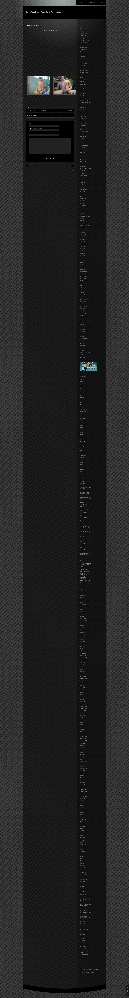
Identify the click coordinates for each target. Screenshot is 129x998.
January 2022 (83, 611)
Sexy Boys (82, 187)
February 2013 (83, 812)
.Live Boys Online (83, 58)
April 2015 (82, 752)
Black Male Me (83, 107)
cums (81, 399)
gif (87, 571)
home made (82, 418)
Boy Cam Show (83, 237)
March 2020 (82, 630)
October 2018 (83, 660)
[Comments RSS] (28, 107)
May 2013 (82, 805)
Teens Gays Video (84, 196)
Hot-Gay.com (83, 154)
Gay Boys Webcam (84, 267)
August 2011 (82, 853)
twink (54, 27)
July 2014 (82, 773)
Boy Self (81, 111)
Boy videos (82, 390)
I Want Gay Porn (83, 157)
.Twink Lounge (83, 68)
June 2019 (82, 646)
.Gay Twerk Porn (83, 49)
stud (81, 443)
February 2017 (83, 701)
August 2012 (82, 826)
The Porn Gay (83, 198)
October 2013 (83, 793)
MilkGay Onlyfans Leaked (85, 168)
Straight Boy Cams (84, 189)
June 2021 (82, 616)
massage (83, 576)
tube (52, 27)
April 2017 (82, 696)
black (81, 386)
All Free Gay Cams (84, 93)
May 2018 (82, 666)
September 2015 (83, 740)
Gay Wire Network (84, 145)
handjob (81, 416)
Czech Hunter (83, 125)
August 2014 (82, 770)
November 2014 (83, 763)
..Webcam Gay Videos (84, 28)
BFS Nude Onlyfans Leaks (85, 102)
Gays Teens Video (84, 152)
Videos (60, 27)
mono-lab (92, 972)
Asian (81, 379)
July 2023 (82, 602)
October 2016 (83, 710)
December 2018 (83, 657)
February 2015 (83, 757)
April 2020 (82, 627)
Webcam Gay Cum (84, 205)
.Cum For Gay (83, 35)
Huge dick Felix (83, 925)
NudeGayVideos (83, 175)
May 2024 (82, 597)
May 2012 (82, 833)
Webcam (28, 28)
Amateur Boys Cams (84, 97)
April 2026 (82, 590)
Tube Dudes (82, 308)
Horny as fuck (67, 166)
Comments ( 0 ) (32, 110)
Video (57, 27)
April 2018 (82, 669)
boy (80, 388)
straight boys (82, 441)
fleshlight (83, 571)
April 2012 (82, 835)
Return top (71, 170)
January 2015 (83, 759)
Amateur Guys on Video (85, 225)
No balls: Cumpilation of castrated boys (85, 514)
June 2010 (82, 886)
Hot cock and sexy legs (85, 948)
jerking (81, 422)
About (101, 2)
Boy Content (82, 241)
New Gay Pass (83, 170)
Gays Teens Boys (84, 150)
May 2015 (82, 750)
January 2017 (83, 703)
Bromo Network (83, 114)
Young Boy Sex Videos (85, 207)
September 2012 (83, 823)
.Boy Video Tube (83, 33)
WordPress (88, 974)
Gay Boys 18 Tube (84, 131)
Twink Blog (82, 203)
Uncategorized (83, 455)
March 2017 (82, 699)
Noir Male (82, 173)
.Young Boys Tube (84, 72)
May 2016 (82, 722)
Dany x (81, 522)
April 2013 (82, 807)
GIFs (81, 413)
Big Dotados (82, 232)
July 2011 (82, 856)
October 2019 (83, 639)
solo (81, 436)
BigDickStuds (83, 104)
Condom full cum (87, 543)
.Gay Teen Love (83, 47)
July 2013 (82, 800)
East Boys (82, 250)
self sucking (82, 432)
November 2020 (83, 620)
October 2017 (83, 683)
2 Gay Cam (82, 86)
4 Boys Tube (82, 88)
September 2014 (83, 768)
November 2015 (83, 736)
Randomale (82, 290)
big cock (81, 381)
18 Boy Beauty (83, 220)
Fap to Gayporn (83, 260)
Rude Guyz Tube (83, 182)
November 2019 (83, 637)
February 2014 (83, 784)
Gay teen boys (83, 411)
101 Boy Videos (83, 74)
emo (81, 404)
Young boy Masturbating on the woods (85, 540)
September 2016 (83, 713)
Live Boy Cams (83, 894)
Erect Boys (82, 253)
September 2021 (83, 613)
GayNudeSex (83, 269)
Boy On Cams (83, 243)
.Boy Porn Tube (83, 31)
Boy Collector (83, 239)
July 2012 (82, 828)
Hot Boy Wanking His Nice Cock (36, 166)
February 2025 (83, 595)
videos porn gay (83, 313)
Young (32, 28)
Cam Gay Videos (83, 118)
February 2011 (83, 867)
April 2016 (82, 724)
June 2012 (82, 830)
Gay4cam (82, 490)
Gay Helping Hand (84, 954)
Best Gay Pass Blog (84, 100)
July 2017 (82, 690)
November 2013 (83, 791)
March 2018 (82, 671)
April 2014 (82, 780)
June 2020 (82, 625)
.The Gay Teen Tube (84, 65)
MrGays (81, 285)
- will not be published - (36, 128)
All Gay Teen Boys (84, 95)
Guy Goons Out (83, 907)
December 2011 (83, 844)
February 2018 (83, 673)
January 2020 (83, 634)
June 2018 (82, 664)
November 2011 (83, 847)
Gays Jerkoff (82, 273)
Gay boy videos (83, 409)
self (80, 429)
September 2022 (83, 607)
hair (89, 571)
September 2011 (83, 851)
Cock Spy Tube (83, 121)
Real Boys (82, 292)
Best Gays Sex (83, 230)
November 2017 (83, 680)
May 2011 (82, 860)
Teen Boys (44, 27)
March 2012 (82, 837)
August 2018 (82, 662)
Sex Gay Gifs (83, 294)
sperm (87, 580)
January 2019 (83, 655)
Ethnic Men (82, 255)
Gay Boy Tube (83, 264)
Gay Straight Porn (83, 487)
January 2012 (83, 842)
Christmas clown (87, 504)
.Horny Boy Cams (83, 56)
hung (82, 574)
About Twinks (83, 91)
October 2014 (83, 766)
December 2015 (83, 733)
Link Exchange (91, 2)
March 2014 (82, 782)
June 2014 (82, 775)
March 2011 (82, 865)
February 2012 (83, 840)
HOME (80, 2)
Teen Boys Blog (83, 299)
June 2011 (82, 858)
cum (81, 395)
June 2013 (82, 803)
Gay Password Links (84, 136)
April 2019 (82, 650)
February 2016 (83, 729)
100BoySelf (82, 218)
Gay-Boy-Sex (83, 147)
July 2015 (82, 745)
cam (40, 27)
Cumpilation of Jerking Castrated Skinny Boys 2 (85, 528)
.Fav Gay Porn (83, 38)
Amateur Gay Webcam (85, 223)
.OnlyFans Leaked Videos (85, 61)
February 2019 (83, 653)
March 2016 (82, 727)
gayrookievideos (83, 271)
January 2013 (83, 814)
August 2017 (82, 687)
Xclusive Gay (83, 315)
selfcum (81, 434)
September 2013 (83, 796)
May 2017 (82, 694)
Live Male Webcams (84, 280)
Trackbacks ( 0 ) (43, 110)
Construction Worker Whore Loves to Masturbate (84, 933)
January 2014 (83, 786)
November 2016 (83, 708)
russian (83, 578)
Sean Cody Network (84, 184)
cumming (82, 397)
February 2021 (83, 618)
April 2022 (82, 609)
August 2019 (82, 641)
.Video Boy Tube (83, 70)
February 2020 (83, 632)
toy (81, 582)
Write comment (38, 28)
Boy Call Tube (83, 234)
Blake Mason (82, 329)
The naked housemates (85, 303)
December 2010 (83, 872)
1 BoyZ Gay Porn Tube (85, 216)
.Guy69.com (82, 54)
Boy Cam (82, 109)
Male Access (82, 163)
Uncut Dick (82, 457)
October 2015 (83, 738)
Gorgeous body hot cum (85, 897)
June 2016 (82, 720)
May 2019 (82, 648)
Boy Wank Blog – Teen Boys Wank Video (43, 12)
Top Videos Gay (83, 306)
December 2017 (83, 678)
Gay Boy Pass (83, 262)
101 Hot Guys (83, 77)
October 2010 (83, 876)
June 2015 (82, 747)
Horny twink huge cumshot (85, 942)
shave (82, 580)
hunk (81, 420)
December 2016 (83, 706)
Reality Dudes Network (85, 180)
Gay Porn (82, 138)
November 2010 (83, 874)
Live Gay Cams (83, 161)
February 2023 (83, 604)
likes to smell (86, 506)
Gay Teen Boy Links (84, 140)
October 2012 (83, 821)
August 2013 (82, 798)
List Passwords (83, 278)
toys (84, 582)
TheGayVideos (83, 200)
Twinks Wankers (83, 310)
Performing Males (83, 287)
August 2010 (82, 881)
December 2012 (83, 817)
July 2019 (82, 643)
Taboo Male (82, 191)
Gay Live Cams (83, 133)
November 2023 (83, 600)
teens (49, 27)
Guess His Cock (83, 276)
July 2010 (82, 883)
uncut (87, 582)
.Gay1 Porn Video (83, 51)
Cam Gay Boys (83, 116)
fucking (81, 406)
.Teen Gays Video (83, 63)
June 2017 (82, 692)
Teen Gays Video (83, 301)
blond (82, 567)
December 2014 (83, 761)
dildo (81, 402)
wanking (68, 27)
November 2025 (83, 593)
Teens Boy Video (83, 193)
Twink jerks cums (83, 910)
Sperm (81, 439)
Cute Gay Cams (83, 123)
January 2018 (83, 676)
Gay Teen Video (83, 143)
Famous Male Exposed (85, 257)
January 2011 (83, 870)
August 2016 (82, 715)
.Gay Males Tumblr (84, 44)
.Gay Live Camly (83, 42)
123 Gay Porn (83, 79)
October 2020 (83, 623)
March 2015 (82, 754)
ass (81, 564)
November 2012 (83, 819)
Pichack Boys (83, 177)
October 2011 (83, 849)
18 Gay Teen (82, 81)
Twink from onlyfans (84, 923)
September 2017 (83, 685)
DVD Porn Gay (83, 248)
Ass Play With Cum (84, 940)
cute (82, 569)
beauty (87, 564)
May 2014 (82, 777)
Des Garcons (83, 246)
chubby (86, 566)
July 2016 (82, 717)
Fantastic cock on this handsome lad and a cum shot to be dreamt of (85, 904)
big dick (81, 383)
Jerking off (82, 425)
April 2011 (82, 863)
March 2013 (82, 810)
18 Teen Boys (83, 84)
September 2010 (83, 879)
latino (87, 574)
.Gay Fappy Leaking (84, 40)
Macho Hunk (82, 283)
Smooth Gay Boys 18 (84, 296)
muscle (81, 427)
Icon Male (82, 159)
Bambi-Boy (82, 227)
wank (64, 27)
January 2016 (83, 731)
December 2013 (83, 789)
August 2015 (82, 743)
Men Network (83, 166)
